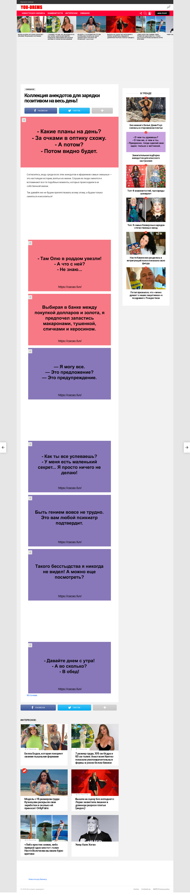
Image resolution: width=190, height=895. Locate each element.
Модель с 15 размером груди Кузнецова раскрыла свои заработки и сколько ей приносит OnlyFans (89, 36)
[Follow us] (140, 13)
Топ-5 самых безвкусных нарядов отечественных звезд (146, 226)
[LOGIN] (149, 13)
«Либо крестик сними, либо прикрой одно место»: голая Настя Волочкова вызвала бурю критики (150, 36)
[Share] (69, 265)
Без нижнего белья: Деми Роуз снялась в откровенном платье (145, 127)
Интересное (71, 13)
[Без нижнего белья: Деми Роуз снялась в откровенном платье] (146, 109)
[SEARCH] (145, 13)
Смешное (85, 13)
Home (136, 889)
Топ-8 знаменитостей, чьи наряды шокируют (145, 192)
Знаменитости (55, 13)
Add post (162, 13)
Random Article (27, 2)
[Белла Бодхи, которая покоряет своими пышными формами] (31, 24)
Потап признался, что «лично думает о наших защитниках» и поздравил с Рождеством (146, 295)
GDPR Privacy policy (161, 889)
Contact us (145, 889)
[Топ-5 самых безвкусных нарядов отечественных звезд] (146, 210)
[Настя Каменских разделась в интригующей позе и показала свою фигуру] (146, 243)
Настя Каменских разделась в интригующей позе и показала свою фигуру (146, 260)
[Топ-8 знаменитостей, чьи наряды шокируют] (146, 176)
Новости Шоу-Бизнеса (33, 13)
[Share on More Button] (102, 111)
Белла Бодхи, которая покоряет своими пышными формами (30, 35)
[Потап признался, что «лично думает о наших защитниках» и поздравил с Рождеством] (146, 278)
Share (24, 120)
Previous (18, 28)
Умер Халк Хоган (85, 844)
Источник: (32, 695)
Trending (169, 7)
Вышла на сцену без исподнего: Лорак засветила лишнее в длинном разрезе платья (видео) (120, 36)
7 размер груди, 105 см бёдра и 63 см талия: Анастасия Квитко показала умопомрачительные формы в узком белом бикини (61, 36)
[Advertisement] (95, 61)
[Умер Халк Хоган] (95, 828)
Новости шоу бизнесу (38, 879)
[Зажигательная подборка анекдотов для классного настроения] (146, 142)
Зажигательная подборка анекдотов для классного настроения (146, 158)
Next (172, 28)
